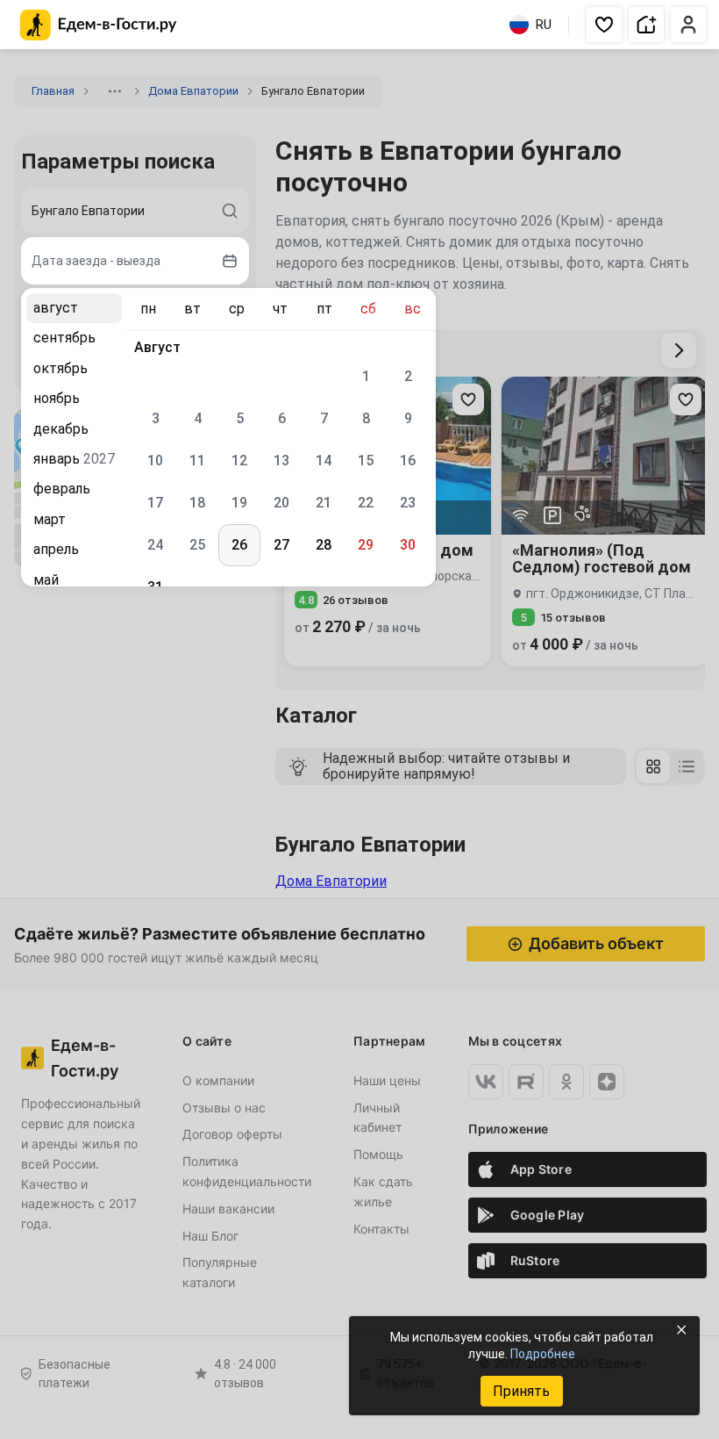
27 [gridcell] (281, 544)
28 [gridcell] (323, 544)
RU (544, 24)
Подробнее (542, 1354)
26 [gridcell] (239, 544)
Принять (521, 1391)
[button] (604, 24)
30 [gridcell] (408, 544)
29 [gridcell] (366, 544)
